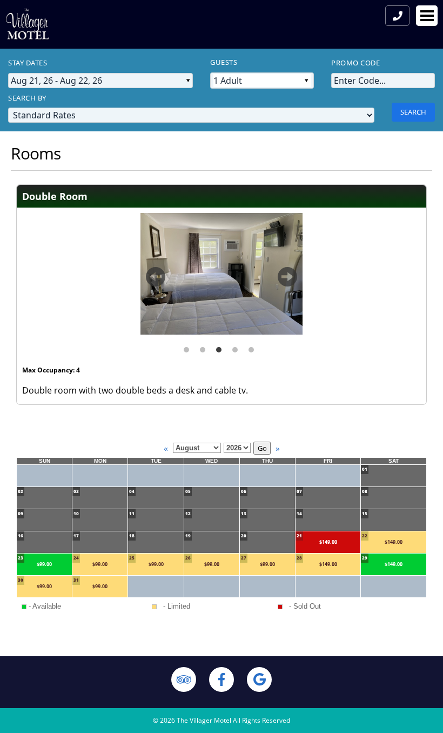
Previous (155, 281)
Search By (27, 98)
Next (287, 281)
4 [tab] (235, 345)
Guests (223, 62)
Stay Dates (27, 63)
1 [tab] (186, 345)
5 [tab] (251, 345)
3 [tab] (219, 345)
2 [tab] (202, 345)
